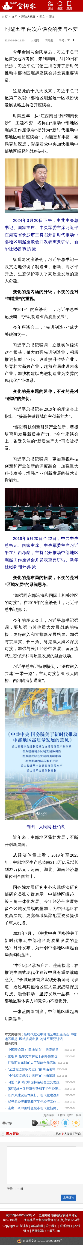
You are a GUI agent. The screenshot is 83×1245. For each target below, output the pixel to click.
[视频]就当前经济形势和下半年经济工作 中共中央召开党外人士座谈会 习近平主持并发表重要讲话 (35, 1088)
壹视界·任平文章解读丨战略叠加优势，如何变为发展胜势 (35, 1056)
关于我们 (51, 1226)
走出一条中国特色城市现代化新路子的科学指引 (35, 1108)
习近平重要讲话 (51, 1039)
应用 (69, 8)
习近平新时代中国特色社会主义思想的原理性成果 (35, 1082)
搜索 (60, 8)
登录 (10, 1188)
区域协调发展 (29, 1039)
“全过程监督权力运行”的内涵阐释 (31, 1069)
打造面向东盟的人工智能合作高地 (32, 1063)
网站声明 (37, 1226)
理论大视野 (28, 16)
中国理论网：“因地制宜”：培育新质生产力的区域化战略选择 (35, 1050)
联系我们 (66, 1226)
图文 (42, 16)
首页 (5, 16)
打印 (9, 1123)
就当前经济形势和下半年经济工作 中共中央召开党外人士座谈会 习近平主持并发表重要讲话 (35, 1101)
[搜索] (60, 3)
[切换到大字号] (73, 40)
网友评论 (12, 1134)
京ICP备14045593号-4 (20, 1215)
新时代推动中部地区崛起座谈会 (46, 1034)
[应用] (69, 3)
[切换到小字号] (68, 40)
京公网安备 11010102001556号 (43, 1240)
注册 (20, 1188)
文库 (14, 16)
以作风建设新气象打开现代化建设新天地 (35, 1095)
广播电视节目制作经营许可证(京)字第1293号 (50, 1220)
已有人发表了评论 (68, 1133)
